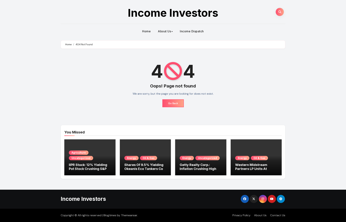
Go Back (173, 103)
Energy (131, 157)
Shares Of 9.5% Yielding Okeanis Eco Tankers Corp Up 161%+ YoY (145, 168)
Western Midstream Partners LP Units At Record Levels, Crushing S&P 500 (254, 170)
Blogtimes (109, 215)
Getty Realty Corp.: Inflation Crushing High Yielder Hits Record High (199, 168)
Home (146, 31)
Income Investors (173, 12)
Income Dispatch (192, 31)
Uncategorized (81, 157)
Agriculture (79, 152)
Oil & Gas (148, 157)
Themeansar (129, 215)
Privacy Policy (241, 215)
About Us (164, 31)
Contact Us (277, 215)
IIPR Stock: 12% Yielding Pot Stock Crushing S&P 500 (88, 168)
